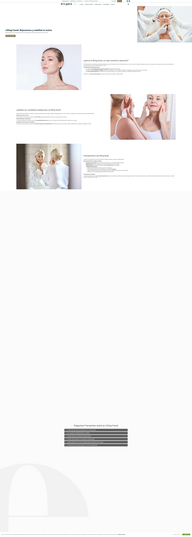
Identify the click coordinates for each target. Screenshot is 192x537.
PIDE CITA (120, 1)
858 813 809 (73, 1)
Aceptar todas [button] (186, 534)
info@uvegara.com (65, 1)
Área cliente (114, 1)
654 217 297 (80, 1)
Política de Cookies (121, 534)
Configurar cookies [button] (176, 534)
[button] (11, 36)
